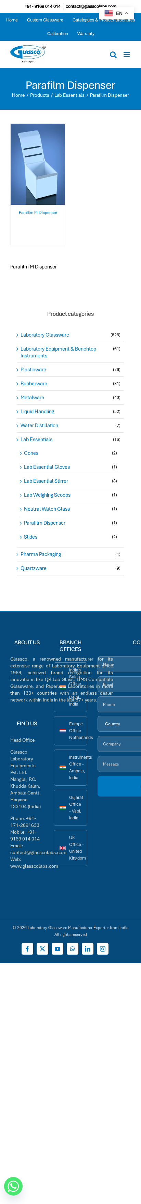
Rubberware (34, 383)
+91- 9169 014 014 (43, 6)
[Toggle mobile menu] (127, 54)
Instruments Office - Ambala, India (78, 767)
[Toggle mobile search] (113, 54)
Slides (30, 537)
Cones (31, 453)
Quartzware (34, 568)
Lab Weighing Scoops (47, 495)
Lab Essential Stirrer (46, 481)
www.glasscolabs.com (34, 866)
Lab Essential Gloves (47, 467)
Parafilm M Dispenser (38, 212)
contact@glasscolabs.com (91, 6)
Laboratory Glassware (45, 334)
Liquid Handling (37, 411)
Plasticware (33, 369)
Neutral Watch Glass (47, 509)
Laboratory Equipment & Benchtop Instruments (58, 352)
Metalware (32, 397)
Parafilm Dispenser (44, 523)
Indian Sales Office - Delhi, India (75, 687)
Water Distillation (39, 425)
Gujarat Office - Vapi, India (76, 807)
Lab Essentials (36, 439)
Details (42, 169)
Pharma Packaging (41, 554)
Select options (38, 162)
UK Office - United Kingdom (77, 848)
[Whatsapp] (13, 1186)
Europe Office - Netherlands (78, 730)
